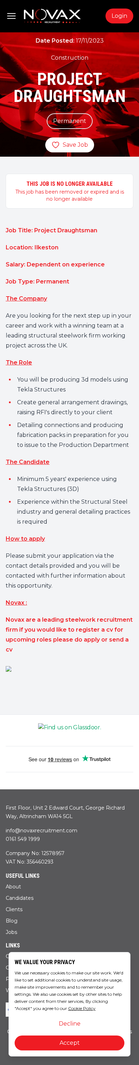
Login (119, 15)
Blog (11, 921)
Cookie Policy (82, 1008)
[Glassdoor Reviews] (69, 730)
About (13, 886)
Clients (14, 909)
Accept (70, 1042)
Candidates (20, 898)
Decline (70, 1023)
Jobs (11, 932)
